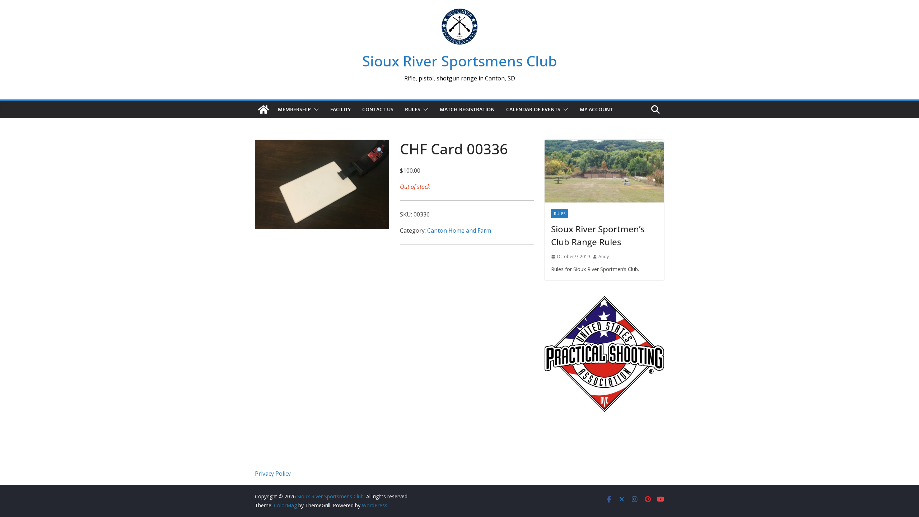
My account (596, 109)
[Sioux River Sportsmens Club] (263, 109)
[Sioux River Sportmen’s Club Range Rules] (604, 171)
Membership (294, 109)
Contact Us (377, 109)
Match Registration (467, 109)
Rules (412, 109)
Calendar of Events (533, 109)
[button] (315, 109)
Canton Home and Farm (459, 230)
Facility (340, 109)
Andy (603, 256)
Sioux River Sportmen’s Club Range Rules (598, 235)
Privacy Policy (273, 474)
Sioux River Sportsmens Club (459, 61)
